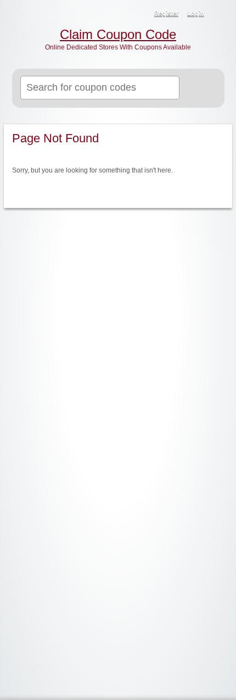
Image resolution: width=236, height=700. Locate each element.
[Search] (202, 88)
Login (195, 13)
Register (166, 13)
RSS (220, 14)
